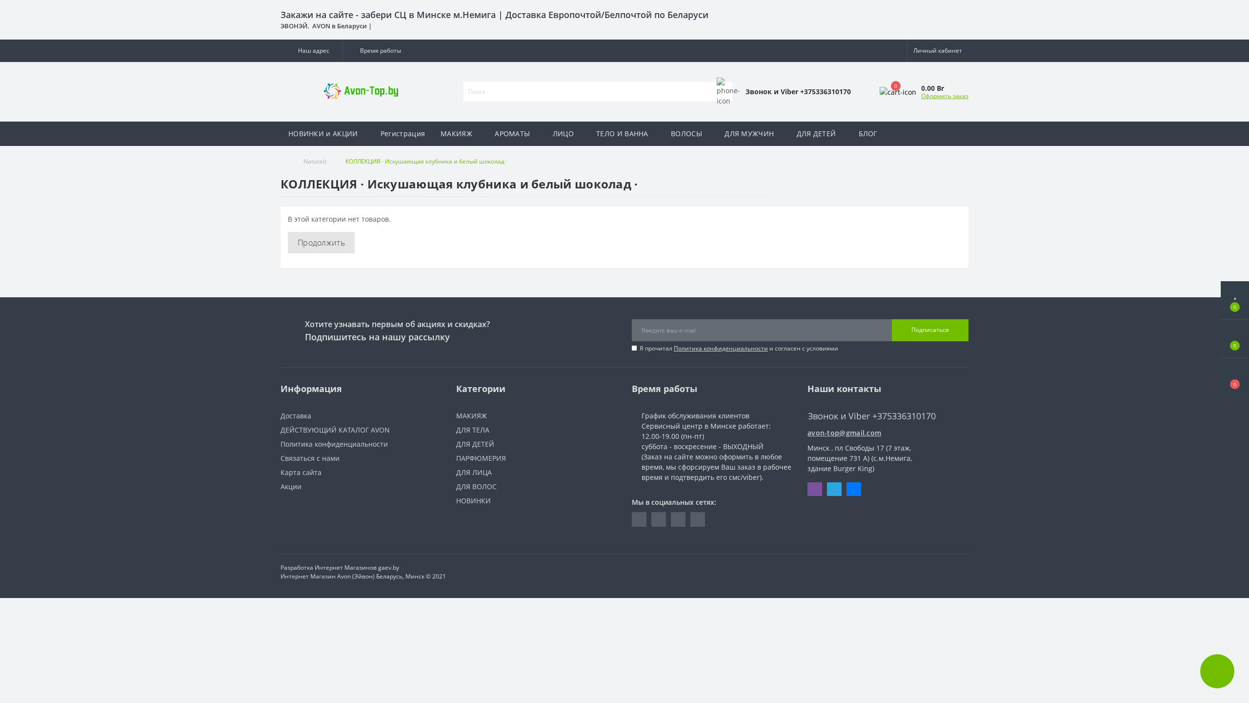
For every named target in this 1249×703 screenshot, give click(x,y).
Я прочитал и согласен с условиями (739, 348)
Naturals (315, 161)
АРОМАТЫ (512, 133)
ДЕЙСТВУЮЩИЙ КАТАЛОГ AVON (335, 429)
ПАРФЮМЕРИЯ (481, 458)
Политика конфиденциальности (721, 348)
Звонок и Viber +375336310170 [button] (872, 416)
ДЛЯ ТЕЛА (472, 429)
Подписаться (930, 330)
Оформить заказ (944, 96)
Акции (291, 486)
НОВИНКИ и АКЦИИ (323, 133)
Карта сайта (301, 472)
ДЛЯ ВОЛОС (476, 486)
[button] (311, 51)
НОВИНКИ (473, 500)
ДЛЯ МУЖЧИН (749, 133)
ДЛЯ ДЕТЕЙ (816, 133)
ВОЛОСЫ (686, 133)
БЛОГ (868, 133)
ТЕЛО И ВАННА (622, 133)
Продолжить (321, 242)
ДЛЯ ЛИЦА (474, 472)
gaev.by (388, 567)
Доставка (296, 415)
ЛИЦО (563, 133)
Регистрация (403, 133)
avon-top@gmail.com (844, 432)
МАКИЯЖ (456, 133)
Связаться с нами (310, 458)
